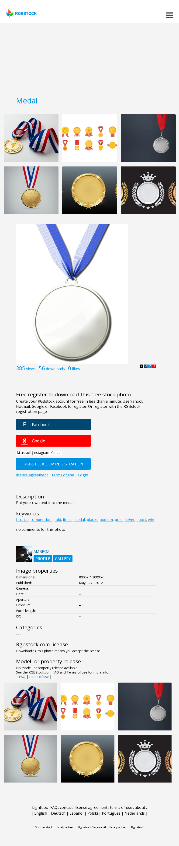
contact (66, 807)
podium (106, 519)
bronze (22, 519)
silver (130, 519)
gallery (63, 558)
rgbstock (26, 14)
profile (42, 558)
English (40, 813)
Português (111, 813)
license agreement (91, 807)
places (92, 519)
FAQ (22, 676)
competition (41, 519)
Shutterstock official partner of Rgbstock (63, 827)
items (67, 519)
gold (57, 519)
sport (141, 519)
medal (79, 519)
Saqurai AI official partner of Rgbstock (118, 827)
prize (119, 519)
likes (76, 368)
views (31, 368)
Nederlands (134, 813)
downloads (55, 368)
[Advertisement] (89, 58)
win (151, 519)
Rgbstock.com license (42, 644)
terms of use (39, 676)
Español (76, 813)
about (140, 807)
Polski (92, 813)
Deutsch (58, 813)
